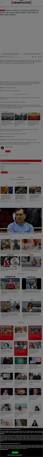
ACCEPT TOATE (15, 452)
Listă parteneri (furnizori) (4, 449)
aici (11, 438)
